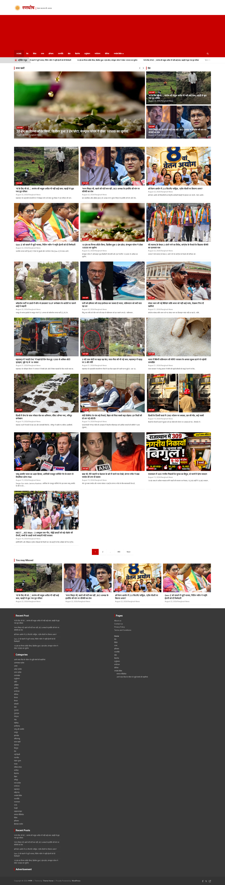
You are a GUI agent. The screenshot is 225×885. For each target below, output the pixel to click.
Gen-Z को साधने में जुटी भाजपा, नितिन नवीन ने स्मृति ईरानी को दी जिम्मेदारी (45, 244)
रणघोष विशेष (118, 54)
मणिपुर (16, 780)
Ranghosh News (35, 135)
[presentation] (140, 68)
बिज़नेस (77, 54)
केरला (16, 698)
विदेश (34, 54)
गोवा (15, 720)
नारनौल (16, 758)
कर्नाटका (16, 691)
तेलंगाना (16, 745)
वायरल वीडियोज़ (19, 814)
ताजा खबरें (20, 68)
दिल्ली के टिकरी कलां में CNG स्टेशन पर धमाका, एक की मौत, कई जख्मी (176, 415)
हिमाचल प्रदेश (18, 824)
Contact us (118, 624)
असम (15, 666)
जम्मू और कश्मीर (19, 729)
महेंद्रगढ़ (16, 792)
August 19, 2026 (22, 421)
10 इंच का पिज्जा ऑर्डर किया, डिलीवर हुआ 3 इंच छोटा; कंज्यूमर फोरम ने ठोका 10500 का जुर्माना (51, 60)
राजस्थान (151, 468)
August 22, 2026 (23, 135)
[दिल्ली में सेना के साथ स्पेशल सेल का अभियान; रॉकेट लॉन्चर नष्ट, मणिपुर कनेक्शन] (46, 393)
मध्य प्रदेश (17, 783)
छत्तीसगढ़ (17, 726)
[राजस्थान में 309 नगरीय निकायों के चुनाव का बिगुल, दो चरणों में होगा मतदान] (178, 451)
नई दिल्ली (17, 754)
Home (19, 54)
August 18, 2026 (22, 539)
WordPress (76, 881)
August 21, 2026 (154, 309)
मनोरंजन (97, 54)
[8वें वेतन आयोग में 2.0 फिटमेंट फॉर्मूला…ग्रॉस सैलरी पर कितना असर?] (178, 166)
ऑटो (15, 682)
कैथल (16, 701)
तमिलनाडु (17, 739)
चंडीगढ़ (16, 723)
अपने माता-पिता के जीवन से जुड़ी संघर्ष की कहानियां (29, 660)
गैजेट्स (16, 716)
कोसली (16, 704)
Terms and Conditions (122, 630)
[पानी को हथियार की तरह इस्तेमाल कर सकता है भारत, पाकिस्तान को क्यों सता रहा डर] (112, 280)
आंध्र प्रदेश (18, 669)
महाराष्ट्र (17, 789)
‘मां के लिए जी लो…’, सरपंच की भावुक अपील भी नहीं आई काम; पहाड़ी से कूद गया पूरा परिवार (115, 60)
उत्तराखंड (17, 675)
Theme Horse (48, 881)
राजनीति (60, 54)
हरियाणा (51, 54)
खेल (69, 54)
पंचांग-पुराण (17, 761)
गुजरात (16, 710)
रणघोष (28, 8)
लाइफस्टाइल (18, 811)
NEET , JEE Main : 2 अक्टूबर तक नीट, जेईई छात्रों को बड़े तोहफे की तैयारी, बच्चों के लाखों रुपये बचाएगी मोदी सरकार (44, 534)
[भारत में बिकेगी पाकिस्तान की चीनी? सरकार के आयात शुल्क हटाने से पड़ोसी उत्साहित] (178, 336)
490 (118, 552)
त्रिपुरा (16, 748)
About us (117, 621)
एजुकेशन (87, 54)
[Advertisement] (112, 32)
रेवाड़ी (15, 808)
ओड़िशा (16, 685)
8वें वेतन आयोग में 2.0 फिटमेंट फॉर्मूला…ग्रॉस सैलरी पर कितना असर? (175, 188)
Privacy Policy (119, 627)
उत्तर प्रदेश (17, 672)
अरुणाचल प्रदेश (19, 663)
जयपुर (16, 732)
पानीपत (16, 770)
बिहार (15, 777)
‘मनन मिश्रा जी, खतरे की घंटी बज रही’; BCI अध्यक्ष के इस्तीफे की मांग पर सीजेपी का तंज (176, 60)
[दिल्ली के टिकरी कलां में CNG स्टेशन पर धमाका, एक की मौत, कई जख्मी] (178, 393)
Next (128, 552)
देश (27, 54)
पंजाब (15, 764)
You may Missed (24, 560)
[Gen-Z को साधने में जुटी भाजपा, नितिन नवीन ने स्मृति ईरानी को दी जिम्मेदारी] (46, 222)
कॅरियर (107, 54)
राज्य (42, 54)
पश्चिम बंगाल (18, 767)
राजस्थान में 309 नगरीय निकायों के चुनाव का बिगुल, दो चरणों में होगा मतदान (177, 474)
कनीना (16, 688)
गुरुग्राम (16, 713)
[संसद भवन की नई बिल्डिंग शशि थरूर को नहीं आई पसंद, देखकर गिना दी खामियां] (178, 280)
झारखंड (16, 735)
